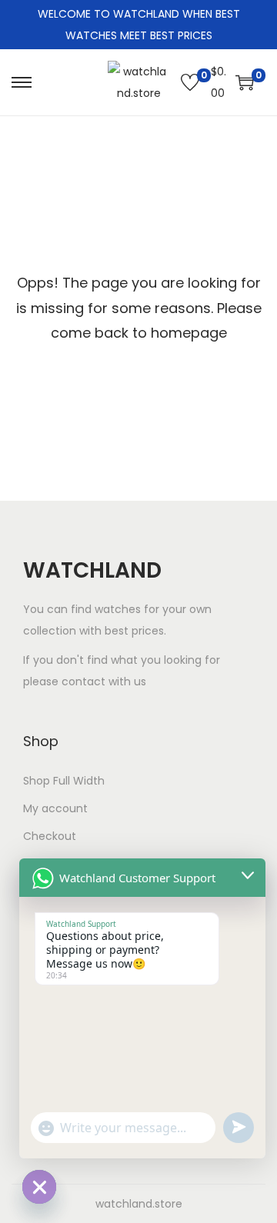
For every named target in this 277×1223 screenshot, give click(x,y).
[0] (190, 82)
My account (55, 808)
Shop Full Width (64, 780)
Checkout (49, 836)
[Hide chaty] (39, 1187)
